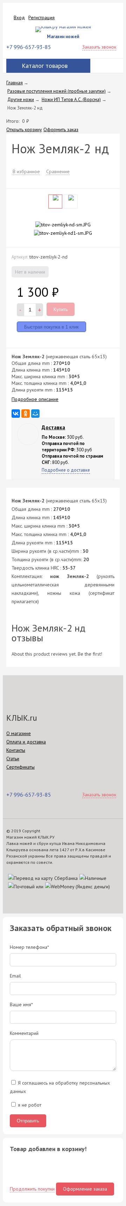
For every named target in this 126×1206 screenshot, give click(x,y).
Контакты (15, 750)
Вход (19, 17)
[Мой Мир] (35, 413)
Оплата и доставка (26, 742)
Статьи (12, 758)
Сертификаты (20, 767)
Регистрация (41, 17)
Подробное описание (35, 399)
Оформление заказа (85, 1189)
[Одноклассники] (25, 413)
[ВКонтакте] (16, 413)
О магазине (18, 733)
